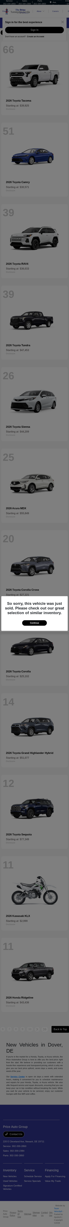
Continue (34, 623)
